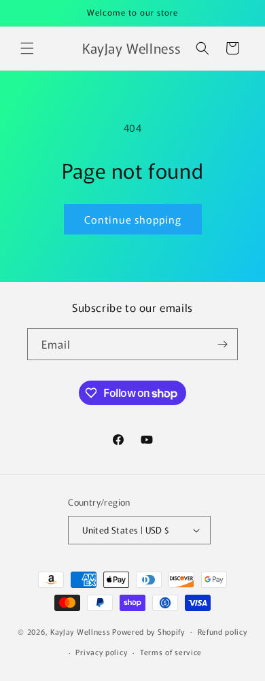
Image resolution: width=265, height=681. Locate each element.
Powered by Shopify (148, 630)
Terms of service (171, 651)
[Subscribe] (222, 344)
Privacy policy (101, 651)
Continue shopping (132, 219)
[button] (27, 48)
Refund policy (222, 631)
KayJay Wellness (80, 630)
